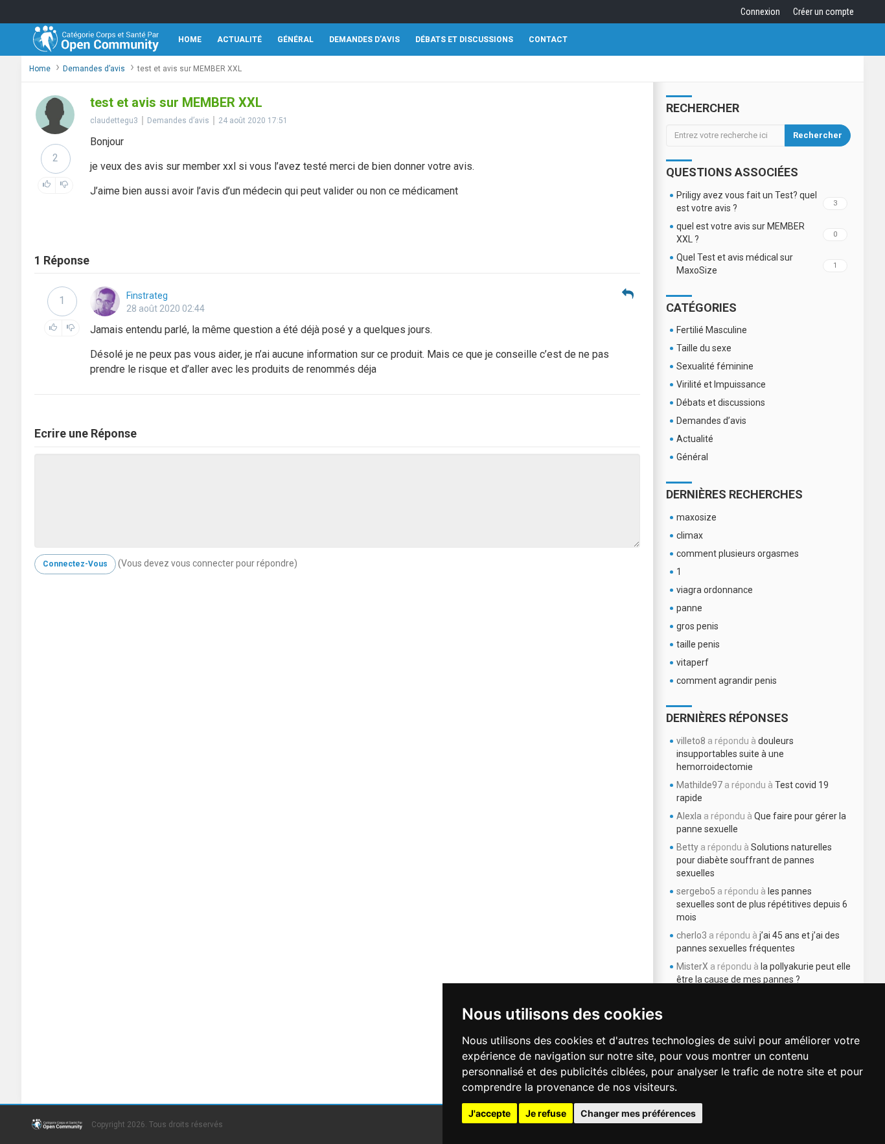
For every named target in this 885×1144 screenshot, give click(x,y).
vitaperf (692, 662)
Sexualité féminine (714, 366)
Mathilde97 (699, 785)
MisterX (692, 966)
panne (689, 608)
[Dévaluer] (64, 185)
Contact (548, 39)
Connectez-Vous (75, 563)
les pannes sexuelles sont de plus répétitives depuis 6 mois (761, 904)
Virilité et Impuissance (721, 384)
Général (295, 39)
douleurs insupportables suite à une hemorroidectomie (735, 754)
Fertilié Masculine (711, 330)
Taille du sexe (703, 348)
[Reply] (628, 294)
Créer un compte (823, 11)
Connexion (760, 11)
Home (189, 39)
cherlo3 (691, 935)
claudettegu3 (114, 120)
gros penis (697, 626)
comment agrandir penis (726, 680)
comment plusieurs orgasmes (737, 553)
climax (689, 535)
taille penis (698, 644)
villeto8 (691, 741)
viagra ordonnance (714, 590)
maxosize (696, 517)
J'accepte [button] (489, 1113)
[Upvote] (47, 185)
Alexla (689, 816)
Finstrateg (147, 295)
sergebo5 (695, 891)
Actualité (239, 39)
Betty (687, 847)
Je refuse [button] (545, 1113)
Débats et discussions (464, 39)
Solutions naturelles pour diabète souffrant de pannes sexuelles (754, 860)
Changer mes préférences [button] (638, 1113)
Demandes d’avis (364, 39)
